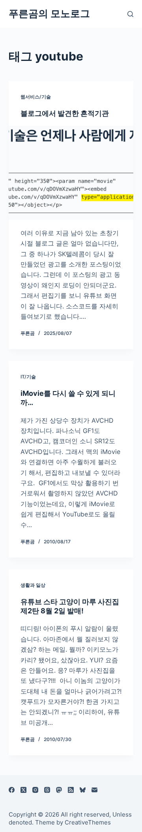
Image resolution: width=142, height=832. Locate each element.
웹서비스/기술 (36, 97)
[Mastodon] (59, 790)
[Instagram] (35, 790)
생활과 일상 (33, 585)
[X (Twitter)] (23, 790)
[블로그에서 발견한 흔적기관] (71, 173)
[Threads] (47, 790)
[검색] (130, 14)
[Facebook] (12, 790)
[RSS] (71, 790)
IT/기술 (28, 377)
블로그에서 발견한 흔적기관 (65, 113)
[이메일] (94, 790)
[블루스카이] (83, 790)
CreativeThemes (88, 822)
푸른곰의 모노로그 (49, 13)
